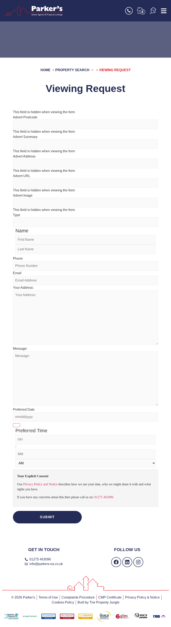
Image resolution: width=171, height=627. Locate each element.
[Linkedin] (127, 562)
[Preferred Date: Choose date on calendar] (16, 425)
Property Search (72, 70)
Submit (47, 517)
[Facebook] (116, 562)
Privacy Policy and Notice (40, 484)
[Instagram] (138, 562)
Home (45, 70)
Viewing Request (115, 70)
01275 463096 (103, 497)
